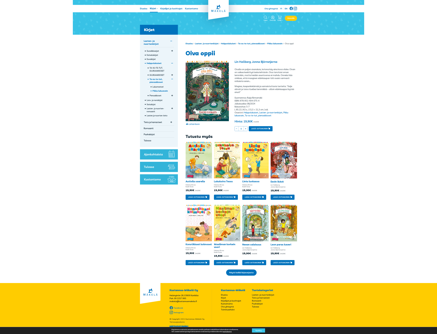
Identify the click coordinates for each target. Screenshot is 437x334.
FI (281, 8)
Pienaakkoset (155, 95)
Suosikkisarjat (153, 51)
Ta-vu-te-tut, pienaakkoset (251, 43)
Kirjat (153, 8)
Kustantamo (191, 8)
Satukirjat (151, 104)
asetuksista (227, 331)
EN (286, 8)
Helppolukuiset (228, 43)
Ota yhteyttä (271, 8)
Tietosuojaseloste (177, 322)
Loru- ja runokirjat (155, 100)
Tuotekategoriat (262, 290)
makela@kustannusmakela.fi (183, 301)
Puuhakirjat (149, 134)
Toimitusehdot (228, 309)
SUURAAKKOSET (157, 75)
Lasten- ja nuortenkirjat (207, 43)
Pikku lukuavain (275, 43)
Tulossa (147, 140)
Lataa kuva (194, 124)
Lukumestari (158, 87)
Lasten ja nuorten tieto (157, 115)
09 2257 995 (180, 298)
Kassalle (291, 18)
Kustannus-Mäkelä (233, 290)
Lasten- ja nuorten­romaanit (155, 110)
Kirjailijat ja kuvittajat (171, 8)
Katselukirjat (152, 55)
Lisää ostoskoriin (259, 129)
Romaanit (149, 128)
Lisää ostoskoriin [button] (196, 197)
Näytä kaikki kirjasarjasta (241, 272)
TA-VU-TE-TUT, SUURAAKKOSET (157, 69)
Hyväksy (258, 330)
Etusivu (143, 8)
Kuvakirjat (151, 59)
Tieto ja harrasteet (153, 122)
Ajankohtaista (153, 154)
